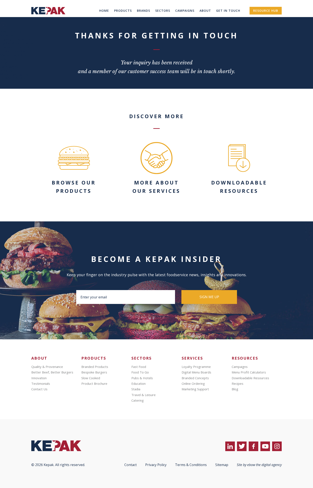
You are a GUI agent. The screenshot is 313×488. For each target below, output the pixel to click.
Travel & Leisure (143, 395)
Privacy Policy (156, 464)
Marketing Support (195, 389)
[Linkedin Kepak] (230, 446)
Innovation (39, 378)
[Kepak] (48, 20)
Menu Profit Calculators (249, 372)
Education (138, 383)
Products (123, 11)
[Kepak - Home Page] (63, 445)
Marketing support (15, 54)
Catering (137, 400)
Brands (143, 11)
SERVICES (192, 358)
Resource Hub (265, 11)
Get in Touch (228, 11)
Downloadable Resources (250, 378)
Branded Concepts (14, 47)
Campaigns (184, 11)
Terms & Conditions (191, 464)
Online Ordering (13, 51)
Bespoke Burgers (94, 372)
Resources (8, 59)
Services (6, 35)
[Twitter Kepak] (242, 446)
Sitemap (221, 464)
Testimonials (40, 383)
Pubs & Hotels (142, 378)
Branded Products (94, 367)
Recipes (6, 70)
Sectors (162, 11)
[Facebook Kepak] (253, 446)
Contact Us (39, 389)
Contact (130, 464)
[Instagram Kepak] (277, 446)
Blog (3, 62)
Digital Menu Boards (16, 43)
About (205, 11)
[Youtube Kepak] (265, 446)
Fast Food (138, 367)
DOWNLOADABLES (15, 78)
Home (104, 11)
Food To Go (140, 372)
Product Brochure (94, 383)
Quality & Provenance (47, 367)
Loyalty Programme (16, 39)
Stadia (135, 389)
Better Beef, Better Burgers (52, 372)
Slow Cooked (90, 378)
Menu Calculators (14, 74)
